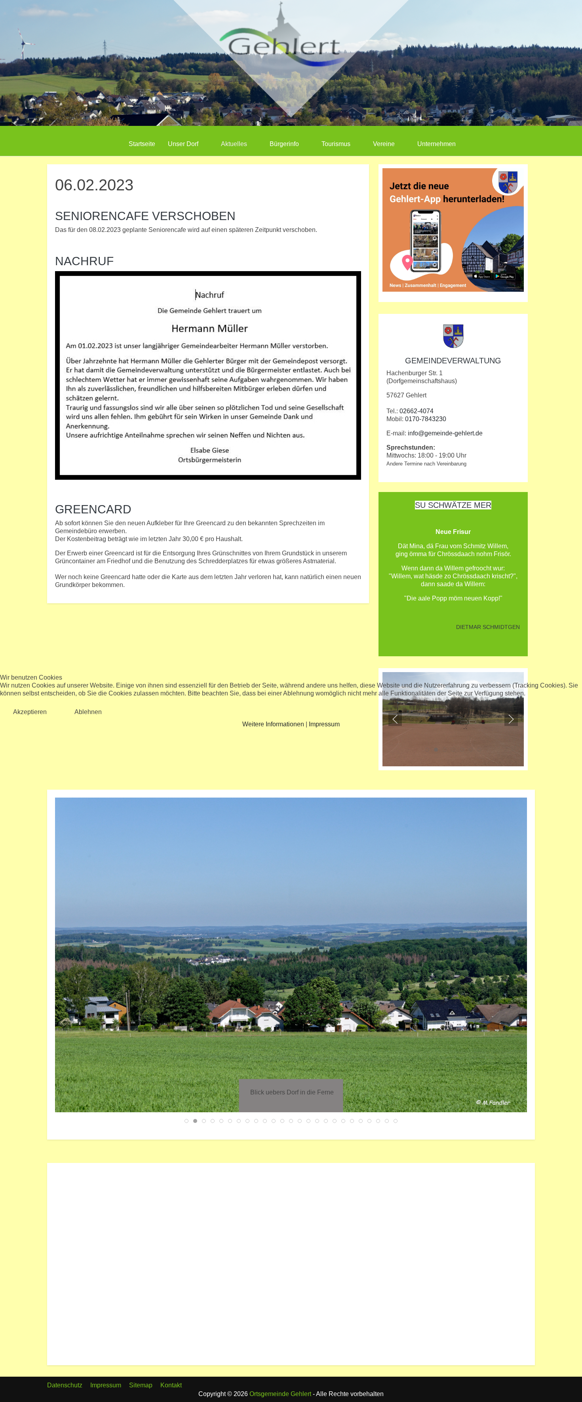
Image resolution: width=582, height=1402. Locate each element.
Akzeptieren (30, 712)
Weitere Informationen (273, 724)
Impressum (324, 724)
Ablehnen (88, 712)
